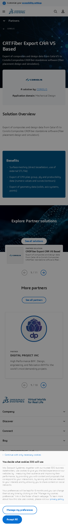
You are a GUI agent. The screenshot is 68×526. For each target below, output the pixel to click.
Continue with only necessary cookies (23, 455)
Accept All (12, 519)
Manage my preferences (20, 510)
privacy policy (57, 499)
